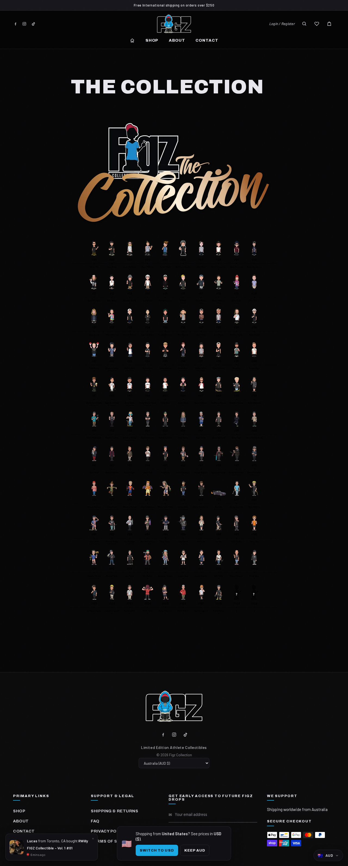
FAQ (95, 821)
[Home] (132, 40)
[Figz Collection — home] (174, 23)
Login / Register (282, 24)
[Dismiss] (93, 838)
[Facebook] (15, 24)
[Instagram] (24, 24)
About (177, 40)
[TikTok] (33, 24)
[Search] (304, 23)
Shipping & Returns (114, 811)
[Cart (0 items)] (329, 23)
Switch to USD (157, 850)
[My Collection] (316, 23)
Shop (151, 40)
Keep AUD (194, 850)
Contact (206, 40)
